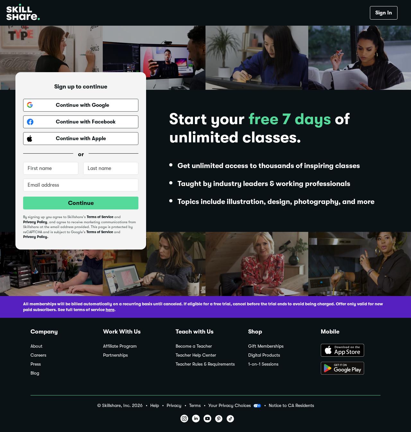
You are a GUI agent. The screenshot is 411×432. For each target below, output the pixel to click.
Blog (35, 373)
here (110, 309)
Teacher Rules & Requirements (205, 364)
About (36, 346)
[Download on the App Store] (350, 351)
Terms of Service (100, 217)
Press (36, 364)
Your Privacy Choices (229, 405)
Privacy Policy (35, 222)
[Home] (23, 13)
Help (154, 405)
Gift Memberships (266, 346)
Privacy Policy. (35, 237)
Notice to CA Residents (291, 405)
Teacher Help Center (196, 355)
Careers (38, 355)
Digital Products (264, 355)
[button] (257, 406)
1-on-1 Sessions (263, 364)
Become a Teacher (194, 346)
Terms (195, 405)
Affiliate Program (120, 346)
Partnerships (115, 355)
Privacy (174, 405)
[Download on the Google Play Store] (350, 369)
